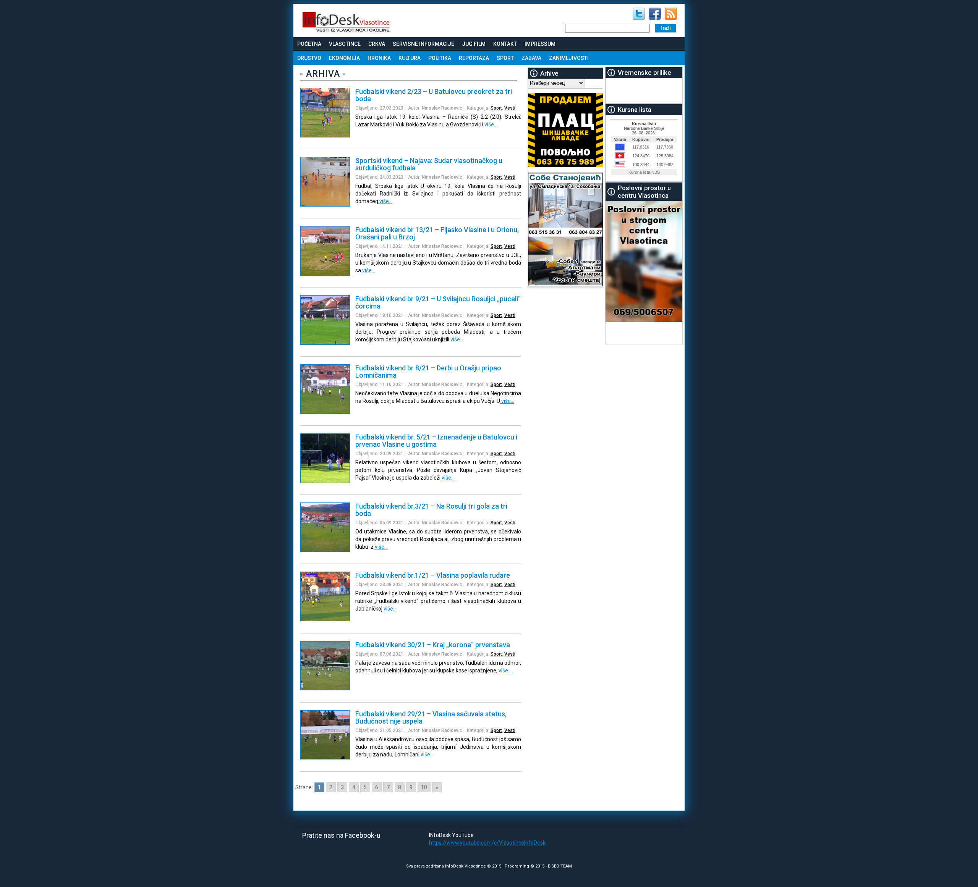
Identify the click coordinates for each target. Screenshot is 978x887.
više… (490, 124)
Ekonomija (344, 58)
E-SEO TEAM (560, 866)
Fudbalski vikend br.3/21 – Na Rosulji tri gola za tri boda (431, 509)
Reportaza (474, 58)
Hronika (379, 58)
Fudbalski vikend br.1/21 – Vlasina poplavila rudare (432, 575)
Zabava (531, 58)
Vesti (509, 108)
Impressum (540, 44)
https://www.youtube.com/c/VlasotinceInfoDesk (487, 843)
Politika (439, 58)
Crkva (376, 44)
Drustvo (309, 58)
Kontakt (505, 44)
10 (424, 787)
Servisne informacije (423, 44)
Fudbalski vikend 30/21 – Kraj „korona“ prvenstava (432, 645)
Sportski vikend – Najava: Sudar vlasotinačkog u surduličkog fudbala (428, 164)
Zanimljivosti (569, 58)
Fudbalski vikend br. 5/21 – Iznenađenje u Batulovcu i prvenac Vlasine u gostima (436, 440)
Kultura (409, 58)
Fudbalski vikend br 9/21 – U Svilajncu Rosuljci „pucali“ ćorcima (438, 302)
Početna (309, 44)
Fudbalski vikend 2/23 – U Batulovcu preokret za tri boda (433, 95)
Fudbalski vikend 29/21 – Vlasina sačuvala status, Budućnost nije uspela (431, 717)
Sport (505, 58)
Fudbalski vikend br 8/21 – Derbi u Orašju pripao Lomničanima (428, 371)
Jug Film (474, 44)
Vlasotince (345, 44)
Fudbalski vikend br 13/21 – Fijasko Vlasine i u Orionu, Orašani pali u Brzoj (437, 233)
